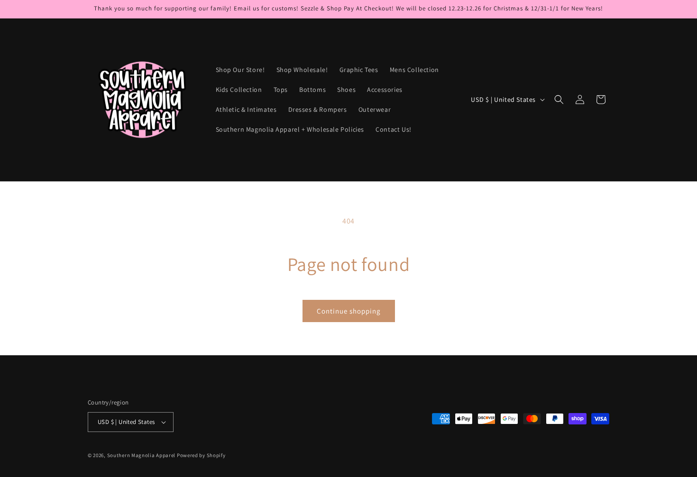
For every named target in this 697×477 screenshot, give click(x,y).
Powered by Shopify (201, 455)
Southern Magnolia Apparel (141, 455)
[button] (559, 99)
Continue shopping (349, 310)
